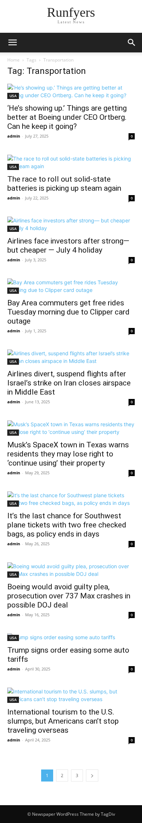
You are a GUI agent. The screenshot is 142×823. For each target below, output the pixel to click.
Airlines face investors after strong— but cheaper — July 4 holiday (68, 245)
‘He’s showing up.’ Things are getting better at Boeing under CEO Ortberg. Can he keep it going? (67, 117)
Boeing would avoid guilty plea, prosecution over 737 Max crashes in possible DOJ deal (68, 595)
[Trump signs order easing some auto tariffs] (71, 637)
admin (13, 136)
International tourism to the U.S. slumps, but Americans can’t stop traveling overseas (63, 721)
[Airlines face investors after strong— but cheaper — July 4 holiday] (71, 224)
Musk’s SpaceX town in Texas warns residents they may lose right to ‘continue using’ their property (68, 453)
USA (13, 95)
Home (13, 60)
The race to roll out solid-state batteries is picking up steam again (64, 184)
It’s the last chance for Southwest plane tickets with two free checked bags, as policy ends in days (66, 524)
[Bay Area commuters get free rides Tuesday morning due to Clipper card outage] (71, 286)
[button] (12, 42)
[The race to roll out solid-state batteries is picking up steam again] (71, 162)
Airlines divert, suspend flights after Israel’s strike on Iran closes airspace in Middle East (69, 382)
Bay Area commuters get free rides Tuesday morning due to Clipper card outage (68, 311)
